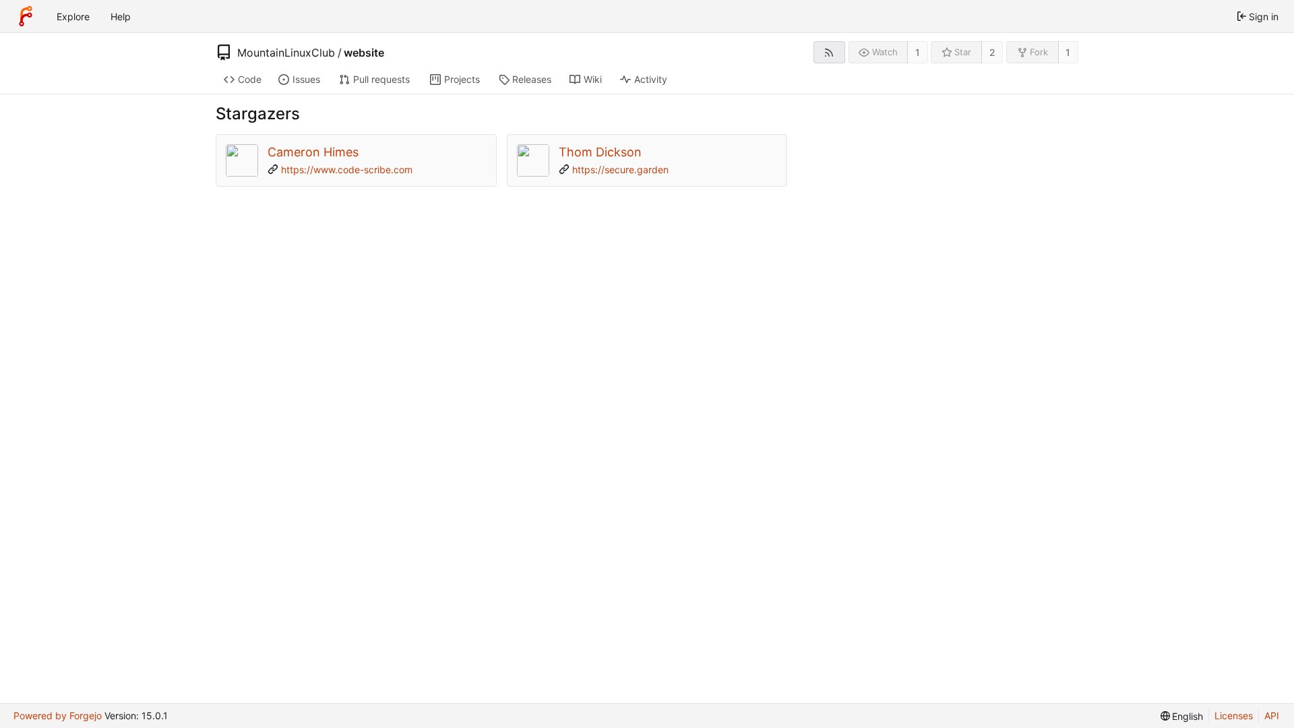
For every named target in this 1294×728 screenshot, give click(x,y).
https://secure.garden (620, 169)
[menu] (1182, 716)
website (364, 52)
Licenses (1233, 715)
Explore (73, 16)
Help (121, 16)
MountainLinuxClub (286, 52)
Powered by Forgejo (57, 715)
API (1271, 715)
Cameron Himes (313, 152)
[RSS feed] (829, 52)
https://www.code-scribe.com (346, 169)
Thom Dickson (600, 152)
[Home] (25, 16)
